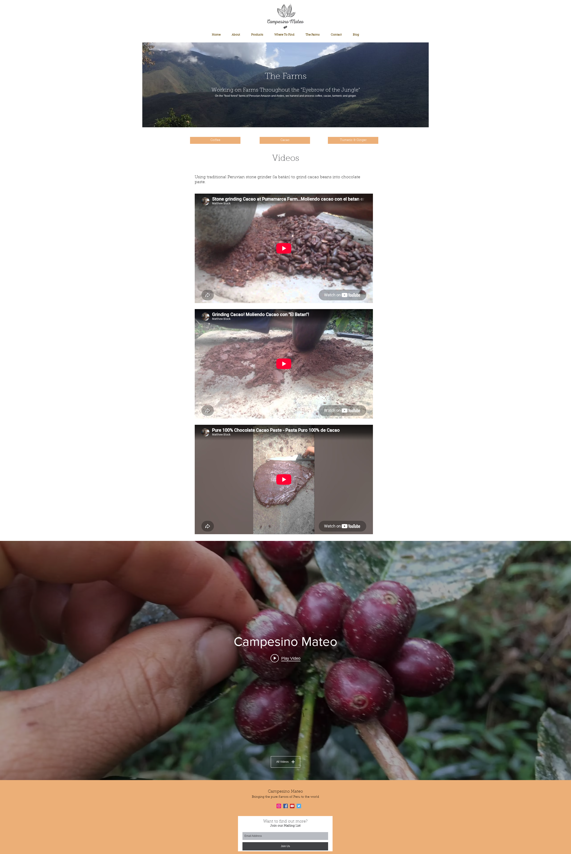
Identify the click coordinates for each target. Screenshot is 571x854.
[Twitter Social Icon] (299, 806)
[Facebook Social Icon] (285, 806)
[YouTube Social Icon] (292, 806)
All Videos (282, 761)
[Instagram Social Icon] (279, 806)
